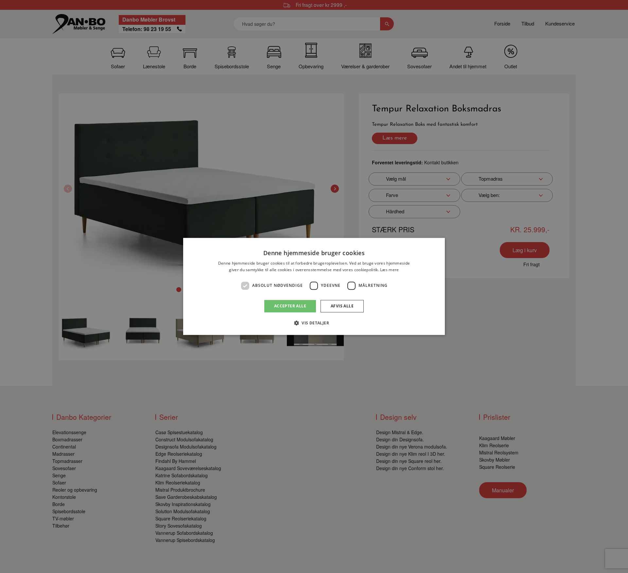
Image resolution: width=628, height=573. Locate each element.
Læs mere (389, 270)
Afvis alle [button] (342, 306)
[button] (314, 323)
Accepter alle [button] (290, 306)
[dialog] (314, 286)
